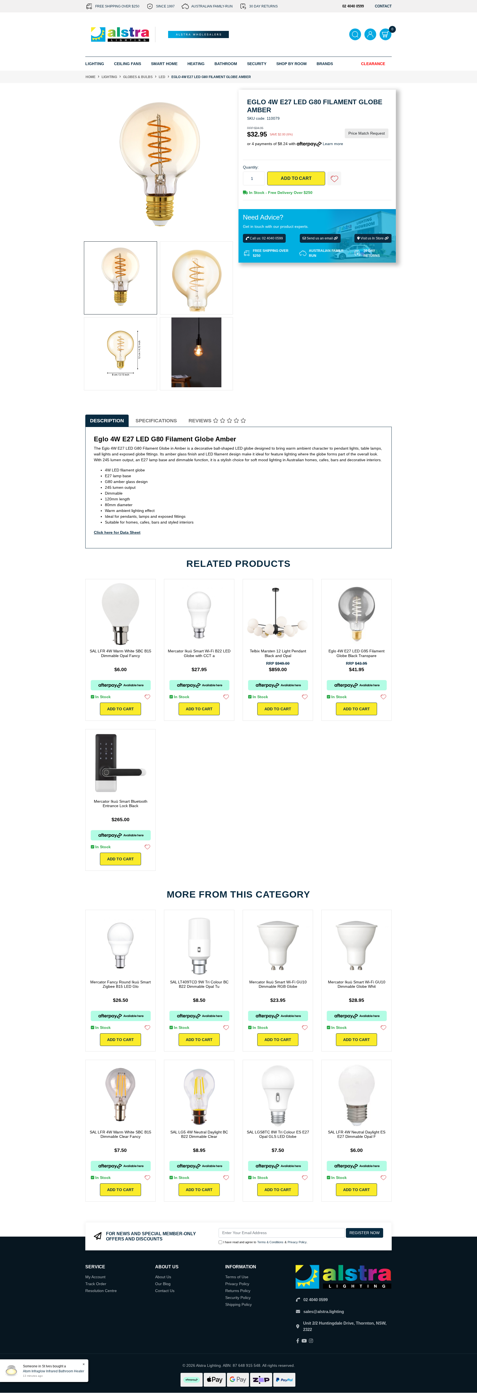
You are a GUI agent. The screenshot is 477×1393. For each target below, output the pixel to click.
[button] (334, 178)
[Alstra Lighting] (120, 34)
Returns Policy (237, 1290)
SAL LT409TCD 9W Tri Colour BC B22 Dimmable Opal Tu (199, 984)
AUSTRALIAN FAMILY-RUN (212, 6)
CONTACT (383, 6)
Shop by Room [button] (291, 64)
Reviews (201, 420)
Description (107, 420)
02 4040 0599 (315, 1299)
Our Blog (163, 1284)
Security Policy (238, 1297)
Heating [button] (196, 64)
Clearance (373, 64)
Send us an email (320, 238)
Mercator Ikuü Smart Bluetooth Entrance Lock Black (120, 803)
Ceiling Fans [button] (127, 64)
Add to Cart (296, 178)
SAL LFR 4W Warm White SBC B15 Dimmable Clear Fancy (120, 1134)
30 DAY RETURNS (263, 6)
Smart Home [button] (164, 64)
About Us (163, 1277)
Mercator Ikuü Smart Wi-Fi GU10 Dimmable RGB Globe (278, 984)
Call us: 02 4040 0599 (266, 238)
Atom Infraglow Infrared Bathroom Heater (53, 1371)
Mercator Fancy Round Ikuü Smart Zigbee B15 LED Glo (120, 984)
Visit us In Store (372, 238)
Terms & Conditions (270, 1242)
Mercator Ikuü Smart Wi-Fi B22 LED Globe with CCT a (199, 653)
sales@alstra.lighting (323, 1311)
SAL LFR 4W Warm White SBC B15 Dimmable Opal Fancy (120, 653)
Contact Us (164, 1290)
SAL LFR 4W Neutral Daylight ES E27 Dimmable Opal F (356, 1134)
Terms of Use (236, 1277)
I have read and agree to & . (265, 1242)
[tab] (107, 421)
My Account (95, 1277)
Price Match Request (366, 133)
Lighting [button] (94, 64)
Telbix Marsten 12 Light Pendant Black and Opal (278, 653)
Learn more (333, 144)
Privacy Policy (297, 1242)
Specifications (156, 420)
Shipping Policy (238, 1304)
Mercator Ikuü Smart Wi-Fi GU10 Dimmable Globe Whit (356, 984)
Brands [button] (325, 64)
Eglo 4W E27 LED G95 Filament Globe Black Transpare (356, 653)
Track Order (95, 1284)
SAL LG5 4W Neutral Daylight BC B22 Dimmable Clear (199, 1134)
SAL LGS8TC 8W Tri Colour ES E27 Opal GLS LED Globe (278, 1134)
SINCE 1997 (165, 6)
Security (256, 64)
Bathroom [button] (225, 64)
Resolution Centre (101, 1290)
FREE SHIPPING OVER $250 (117, 6)
